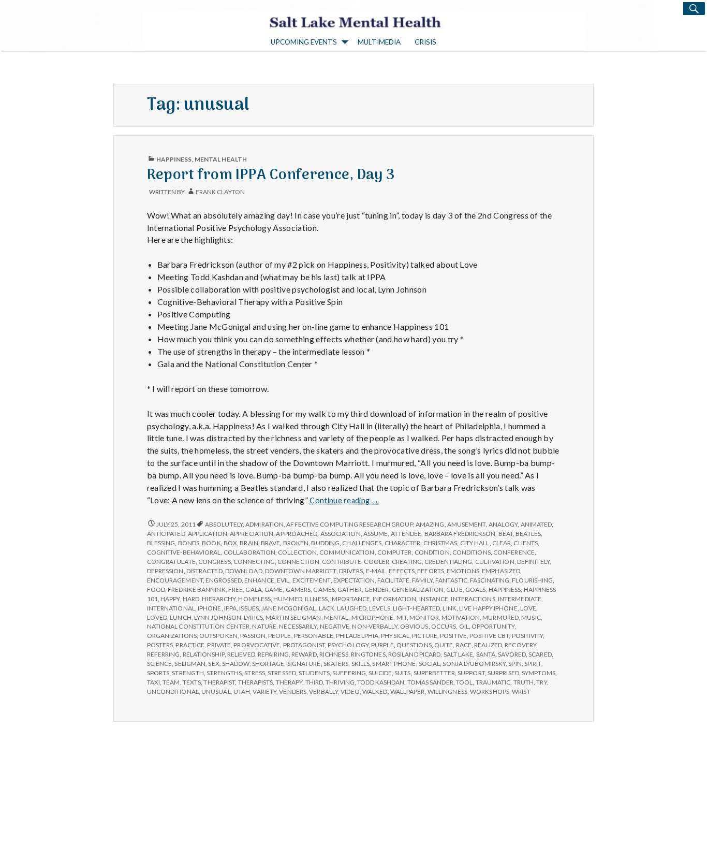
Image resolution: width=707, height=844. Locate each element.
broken (296, 543)
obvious (414, 626)
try (541, 682)
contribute (341, 561)
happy (170, 599)
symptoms (538, 673)
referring (163, 654)
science (159, 663)
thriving (340, 682)
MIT (401, 617)
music (530, 617)
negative (335, 626)
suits (402, 673)
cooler (376, 561)
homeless (254, 599)
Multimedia (379, 42)
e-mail (376, 571)
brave (270, 543)
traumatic (493, 682)
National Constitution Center (198, 626)
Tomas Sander (430, 682)
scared (540, 654)
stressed (282, 673)
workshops (489, 691)
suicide (380, 673)
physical (395, 635)
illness (316, 599)
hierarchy (218, 599)
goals (475, 589)
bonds (188, 543)
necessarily (298, 626)
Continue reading (344, 500)
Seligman (189, 663)
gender (376, 589)
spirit (532, 663)
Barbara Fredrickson (460, 533)
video (350, 691)
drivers (351, 571)
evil (283, 580)
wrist (521, 691)
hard (191, 599)
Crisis (425, 42)
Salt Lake (459, 654)
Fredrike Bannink (197, 589)
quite (443, 645)
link (449, 608)
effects (402, 571)
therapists (255, 682)
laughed (351, 608)
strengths (224, 673)
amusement (466, 524)
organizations (172, 635)
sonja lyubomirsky (474, 663)
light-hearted (416, 608)
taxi (153, 682)
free (235, 589)
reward (304, 654)
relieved (241, 654)
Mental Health (221, 159)
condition (432, 552)
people (279, 635)
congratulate (171, 561)
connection (298, 561)
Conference (514, 552)
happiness (505, 589)
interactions (473, 599)
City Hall (475, 543)
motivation (460, 617)
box (230, 543)
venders (292, 691)
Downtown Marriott (300, 571)
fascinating (489, 580)
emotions (463, 571)
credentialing (448, 561)
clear (501, 543)
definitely (533, 561)
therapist (219, 682)
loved (157, 617)
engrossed (223, 580)
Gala (253, 589)
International (171, 608)
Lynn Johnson (217, 617)
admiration (264, 524)
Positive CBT (489, 635)
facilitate (393, 580)
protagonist (304, 645)
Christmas (440, 543)
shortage (268, 663)
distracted (204, 571)
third (314, 682)
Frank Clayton (220, 192)
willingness (447, 691)
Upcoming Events (304, 42)
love (528, 608)
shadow (235, 663)
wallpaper (407, 691)
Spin (514, 663)
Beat (505, 533)
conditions (471, 552)
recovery (520, 645)
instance (434, 599)
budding (325, 543)
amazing (430, 524)
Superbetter (434, 673)
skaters (336, 663)
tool (464, 682)
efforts (430, 571)
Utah (241, 691)
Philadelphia (357, 635)
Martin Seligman (293, 617)
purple (382, 645)
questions (414, 645)
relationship (204, 654)
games (323, 589)
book (211, 543)
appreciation (251, 533)
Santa (485, 654)
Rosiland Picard (414, 654)
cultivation (494, 561)
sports (158, 673)
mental (336, 617)
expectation (354, 580)
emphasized (501, 571)
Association (340, 533)
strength (188, 673)
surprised (503, 673)
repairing (273, 654)
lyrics (253, 617)
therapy (289, 682)
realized (488, 645)
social (429, 663)
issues (249, 608)
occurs (443, 626)
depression (165, 571)
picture (424, 635)
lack (326, 608)
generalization (418, 589)
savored (512, 654)
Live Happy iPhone (488, 608)
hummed (287, 599)
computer (394, 552)
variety (264, 691)
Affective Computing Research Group (349, 524)
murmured (500, 617)
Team (171, 682)
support (471, 673)
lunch (180, 617)
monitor (424, 617)
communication (346, 552)
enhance (259, 580)
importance (350, 599)
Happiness (174, 159)
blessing (161, 543)
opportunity (493, 626)
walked (375, 691)
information (394, 599)
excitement (311, 580)
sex (213, 663)
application (207, 533)
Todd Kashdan (380, 682)
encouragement (175, 580)
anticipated (166, 533)
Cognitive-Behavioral (184, 552)
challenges (361, 543)
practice (189, 645)
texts (192, 682)
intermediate (519, 599)
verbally (323, 691)
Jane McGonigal (288, 608)
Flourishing (532, 580)
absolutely (224, 524)
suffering (349, 673)
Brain (249, 543)
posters (160, 645)
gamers (298, 589)
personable (313, 635)
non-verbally (374, 626)
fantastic (451, 580)
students (314, 673)
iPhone (210, 608)
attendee (406, 533)
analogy (503, 524)
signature (304, 663)
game (273, 589)
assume (375, 533)
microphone (372, 617)
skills (360, 663)
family (422, 580)
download (243, 571)
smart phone (394, 663)
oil (464, 626)
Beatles (528, 533)
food (156, 589)
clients (525, 543)
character (403, 543)
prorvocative (256, 645)
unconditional (173, 691)
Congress (214, 561)
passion (253, 635)
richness (333, 654)
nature (264, 626)
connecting (254, 561)
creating (407, 561)
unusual (216, 691)
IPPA (230, 608)
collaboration (249, 552)
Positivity (527, 635)
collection (297, 552)
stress (254, 673)
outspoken (218, 635)
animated (536, 524)
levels (379, 608)
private (219, 645)
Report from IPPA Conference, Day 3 (271, 175)
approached (296, 533)
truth (523, 682)
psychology (348, 645)
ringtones (368, 654)
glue (454, 589)
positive (453, 635)
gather (349, 589)
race (464, 645)
